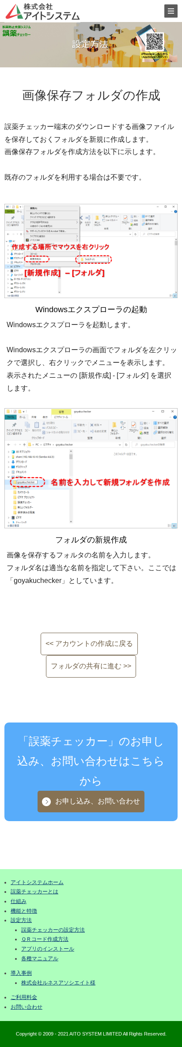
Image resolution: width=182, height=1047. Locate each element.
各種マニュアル (39, 958)
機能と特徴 (24, 911)
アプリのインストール (47, 949)
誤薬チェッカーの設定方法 (53, 930)
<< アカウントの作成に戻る (89, 643)
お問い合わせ (26, 1007)
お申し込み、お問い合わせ (97, 801)
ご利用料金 (24, 997)
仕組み (19, 901)
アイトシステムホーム (37, 882)
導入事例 (21, 973)
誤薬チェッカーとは (34, 891)
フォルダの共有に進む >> (91, 666)
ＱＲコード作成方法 (44, 939)
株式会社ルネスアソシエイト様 (58, 983)
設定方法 (21, 920)
